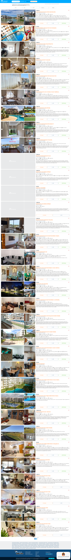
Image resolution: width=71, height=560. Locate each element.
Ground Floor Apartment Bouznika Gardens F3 (45, 123)
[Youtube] (50, 554)
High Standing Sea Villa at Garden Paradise (44, 427)
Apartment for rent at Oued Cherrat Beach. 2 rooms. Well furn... (48, 267)
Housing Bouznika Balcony (42, 543)
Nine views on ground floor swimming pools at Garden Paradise (48, 315)
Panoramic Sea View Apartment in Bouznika (44, 219)
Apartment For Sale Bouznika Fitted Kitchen (19, 548)
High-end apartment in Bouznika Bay (43, 107)
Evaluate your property (15, 1)
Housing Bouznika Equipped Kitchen (17, 543)
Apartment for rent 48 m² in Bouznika (43, 59)
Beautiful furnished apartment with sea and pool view (46, 75)
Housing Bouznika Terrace (34, 543)
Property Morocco (14, 4)
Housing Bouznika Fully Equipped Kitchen (53, 542)
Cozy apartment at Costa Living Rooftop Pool (44, 43)
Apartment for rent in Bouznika (42, 283)
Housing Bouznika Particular (49, 543)
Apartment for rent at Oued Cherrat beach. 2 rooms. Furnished (47, 347)
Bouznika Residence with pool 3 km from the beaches (46, 27)
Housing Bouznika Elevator (44, 546)
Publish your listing (34, 1)
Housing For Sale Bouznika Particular (27, 546)
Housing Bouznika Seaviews (33, 547)
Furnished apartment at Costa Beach (43, 459)
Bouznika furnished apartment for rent (43, 155)
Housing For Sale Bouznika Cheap (26, 543)
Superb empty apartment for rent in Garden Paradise (46, 331)
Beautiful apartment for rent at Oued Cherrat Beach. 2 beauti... (47, 235)
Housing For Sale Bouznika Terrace (24, 547)
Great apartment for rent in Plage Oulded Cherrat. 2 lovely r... (47, 395)
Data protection (38, 556)
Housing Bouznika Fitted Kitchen (43, 542)
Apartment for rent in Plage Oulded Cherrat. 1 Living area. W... (47, 443)
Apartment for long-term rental (42, 507)
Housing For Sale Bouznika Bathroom (33, 542)
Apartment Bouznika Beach (15, 547)
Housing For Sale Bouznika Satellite (42, 547)
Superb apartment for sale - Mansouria (43, 411)
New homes (22, 1)
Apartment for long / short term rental (43, 475)
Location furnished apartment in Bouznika (44, 139)
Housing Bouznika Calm (50, 547)
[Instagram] (51, 554)
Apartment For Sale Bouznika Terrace (54, 546)
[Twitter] (47, 554)
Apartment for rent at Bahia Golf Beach (43, 171)
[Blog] (49, 554)
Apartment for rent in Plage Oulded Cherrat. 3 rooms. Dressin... (48, 379)
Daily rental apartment (40, 363)
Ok (51, 558)
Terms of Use (37, 555)
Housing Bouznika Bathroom (16, 542)
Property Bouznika (20, 4)
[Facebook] (46, 554)
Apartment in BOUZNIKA (40, 187)
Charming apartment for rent (41, 251)
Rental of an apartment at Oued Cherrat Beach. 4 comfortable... (48, 299)
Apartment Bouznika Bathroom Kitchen (31, 548)
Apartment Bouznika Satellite (37, 546)
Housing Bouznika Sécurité (18, 546)
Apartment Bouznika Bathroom (24, 542)
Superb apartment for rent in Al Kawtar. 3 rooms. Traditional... (47, 91)
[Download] (19, 552)
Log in (28, 1)
